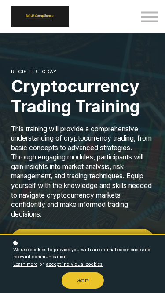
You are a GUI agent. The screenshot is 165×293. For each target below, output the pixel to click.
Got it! (83, 280)
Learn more (25, 264)
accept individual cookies (74, 264)
